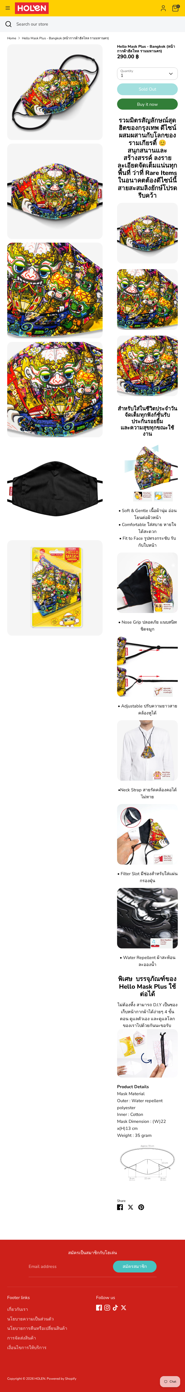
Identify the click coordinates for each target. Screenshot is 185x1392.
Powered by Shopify (61, 1378)
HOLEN (39, 1378)
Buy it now (147, 104)
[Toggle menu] (8, 8)
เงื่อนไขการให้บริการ (26, 1348)
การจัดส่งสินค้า (21, 1338)
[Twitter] (123, 1308)
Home (11, 38)
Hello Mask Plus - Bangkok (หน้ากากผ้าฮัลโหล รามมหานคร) (65, 38)
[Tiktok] (115, 1308)
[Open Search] (8, 24)
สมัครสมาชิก (135, 1266)
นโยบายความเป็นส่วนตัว (30, 1319)
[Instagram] (107, 1308)
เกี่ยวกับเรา (17, 1309)
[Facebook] (99, 1308)
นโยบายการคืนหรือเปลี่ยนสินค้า (37, 1328)
